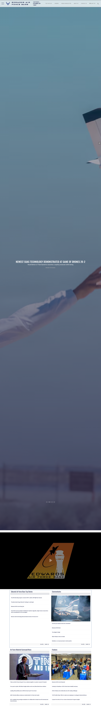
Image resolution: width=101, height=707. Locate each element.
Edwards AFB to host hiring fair (17, 606)
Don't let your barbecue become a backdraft (61, 623)
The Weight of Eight (56, 632)
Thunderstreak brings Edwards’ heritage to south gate (22, 602)
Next (91, 265)
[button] (2, 3)
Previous (10, 265)
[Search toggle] (98, 3)
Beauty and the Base (56, 627)
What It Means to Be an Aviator (58, 636)
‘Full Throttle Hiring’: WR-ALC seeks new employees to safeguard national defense (69, 695)
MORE (46, 644)
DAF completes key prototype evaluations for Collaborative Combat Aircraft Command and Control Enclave (29, 700)
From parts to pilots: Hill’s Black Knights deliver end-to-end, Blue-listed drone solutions (28, 686)
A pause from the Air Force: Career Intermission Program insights (66, 699)
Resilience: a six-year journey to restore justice (62, 640)
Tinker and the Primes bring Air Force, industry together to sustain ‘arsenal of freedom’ (28, 682)
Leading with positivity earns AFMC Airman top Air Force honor (23, 690)
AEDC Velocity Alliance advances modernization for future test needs (24, 695)
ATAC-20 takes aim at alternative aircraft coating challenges (64, 690)
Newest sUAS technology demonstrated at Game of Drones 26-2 (24, 616)
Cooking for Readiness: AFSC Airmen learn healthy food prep (65, 686)
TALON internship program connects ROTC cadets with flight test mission (26, 597)
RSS (41, 644)
